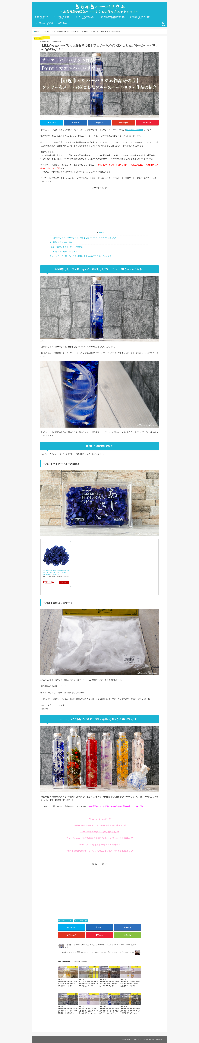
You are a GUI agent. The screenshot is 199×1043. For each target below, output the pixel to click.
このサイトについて (41, 17)
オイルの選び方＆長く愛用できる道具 (112, 17)
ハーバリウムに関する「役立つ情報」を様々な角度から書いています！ (80, 256)
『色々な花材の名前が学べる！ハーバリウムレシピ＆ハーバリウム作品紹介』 (98, 851)
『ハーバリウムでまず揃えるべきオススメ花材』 (98, 844)
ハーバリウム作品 (82, 921)
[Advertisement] (99, 209)
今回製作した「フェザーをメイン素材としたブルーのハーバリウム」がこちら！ (84, 238)
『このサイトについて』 (98, 819)
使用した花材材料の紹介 (61, 242)
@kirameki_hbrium (133, 130)
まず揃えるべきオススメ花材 (139, 17)
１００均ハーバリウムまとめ (84, 17)
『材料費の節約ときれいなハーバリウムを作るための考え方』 (98, 825)
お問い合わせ (62, 24)
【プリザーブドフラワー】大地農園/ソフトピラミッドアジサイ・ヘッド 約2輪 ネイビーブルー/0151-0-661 (56, 572)
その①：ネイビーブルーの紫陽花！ (68, 247)
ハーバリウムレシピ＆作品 (44, 24)
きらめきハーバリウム (140, 1039)
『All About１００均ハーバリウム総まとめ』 (98, 832)
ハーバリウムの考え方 (61, 17)
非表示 (101, 232)
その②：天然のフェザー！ (64, 251)
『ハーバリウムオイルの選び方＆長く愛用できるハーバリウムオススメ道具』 (98, 838)
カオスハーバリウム (66, 921)
